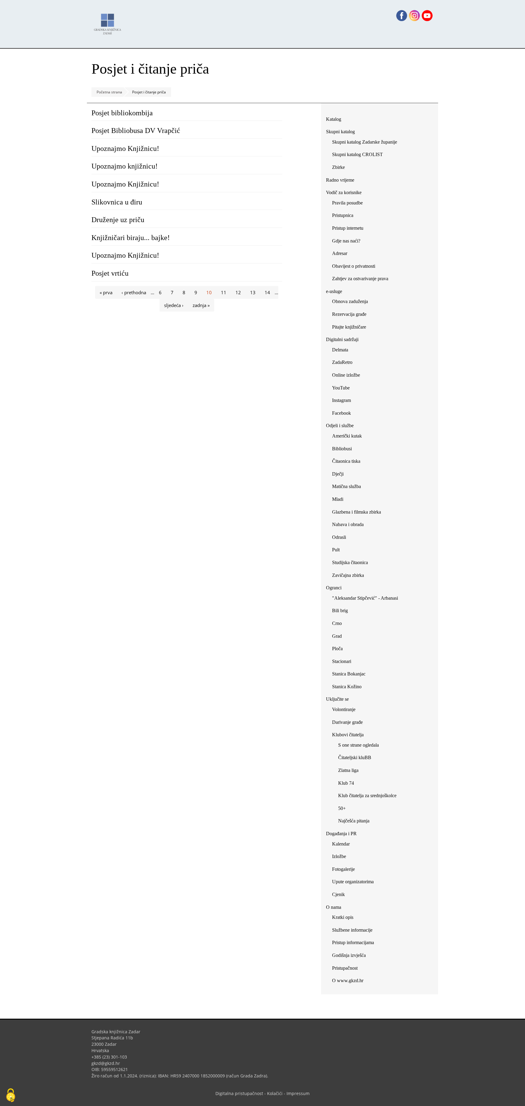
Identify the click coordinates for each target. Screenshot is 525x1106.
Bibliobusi (342, 448)
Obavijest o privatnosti (353, 266)
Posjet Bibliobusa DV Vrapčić (135, 130)
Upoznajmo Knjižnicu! (125, 148)
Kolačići (275, 1093)
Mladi (337, 499)
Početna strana (109, 92)
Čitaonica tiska (346, 461)
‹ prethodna (134, 292)
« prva (106, 292)
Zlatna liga (348, 770)
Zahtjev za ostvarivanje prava (360, 278)
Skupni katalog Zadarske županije (364, 142)
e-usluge (334, 291)
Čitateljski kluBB (354, 757)
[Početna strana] (109, 21)
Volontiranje (343, 709)
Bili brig (340, 610)
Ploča (337, 648)
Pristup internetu (347, 228)
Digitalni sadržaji (342, 339)
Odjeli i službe (340, 425)
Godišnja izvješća (349, 955)
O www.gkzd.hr (347, 980)
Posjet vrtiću (110, 273)
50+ (342, 808)
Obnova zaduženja (350, 301)
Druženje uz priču (117, 220)
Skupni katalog (340, 131)
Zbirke (340, 168)
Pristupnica (342, 215)
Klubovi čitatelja (348, 734)
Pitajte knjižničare (351, 328)
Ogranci (333, 587)
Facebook (343, 414)
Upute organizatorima (353, 881)
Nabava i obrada (348, 524)
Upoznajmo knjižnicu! (124, 166)
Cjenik (338, 894)
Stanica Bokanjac (348, 673)
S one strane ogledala (358, 745)
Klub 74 (346, 783)
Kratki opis (342, 917)
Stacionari (341, 661)
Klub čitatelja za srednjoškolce (367, 795)
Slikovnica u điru (116, 202)
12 (238, 292)
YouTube (343, 389)
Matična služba (346, 486)
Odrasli (339, 537)
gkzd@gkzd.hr (108, 1063)
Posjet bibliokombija (122, 113)
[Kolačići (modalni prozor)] (10, 1095)
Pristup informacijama (353, 942)
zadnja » (201, 305)
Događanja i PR (341, 833)
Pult (336, 549)
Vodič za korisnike (344, 192)
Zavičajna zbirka (348, 575)
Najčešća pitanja (353, 820)
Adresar (339, 253)
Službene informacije (352, 930)
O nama (333, 907)
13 (253, 292)
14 (267, 292)
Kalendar (341, 843)
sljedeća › (174, 305)
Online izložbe (346, 375)
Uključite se (337, 699)
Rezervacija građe (349, 314)
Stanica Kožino (347, 686)
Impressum (298, 1093)
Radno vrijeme (340, 180)
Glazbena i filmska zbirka (356, 512)
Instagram (343, 401)
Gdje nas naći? (346, 240)
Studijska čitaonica (350, 562)
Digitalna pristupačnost (239, 1093)
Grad (337, 636)
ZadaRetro (342, 362)
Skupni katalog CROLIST (359, 155)
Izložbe (339, 856)
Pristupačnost (345, 968)
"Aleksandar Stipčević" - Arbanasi (365, 598)
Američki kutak (347, 435)
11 (223, 292)
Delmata (342, 351)
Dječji (338, 473)
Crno (337, 623)
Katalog (336, 120)
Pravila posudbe (347, 202)
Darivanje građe (347, 722)
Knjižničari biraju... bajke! (130, 238)
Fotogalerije (343, 869)
